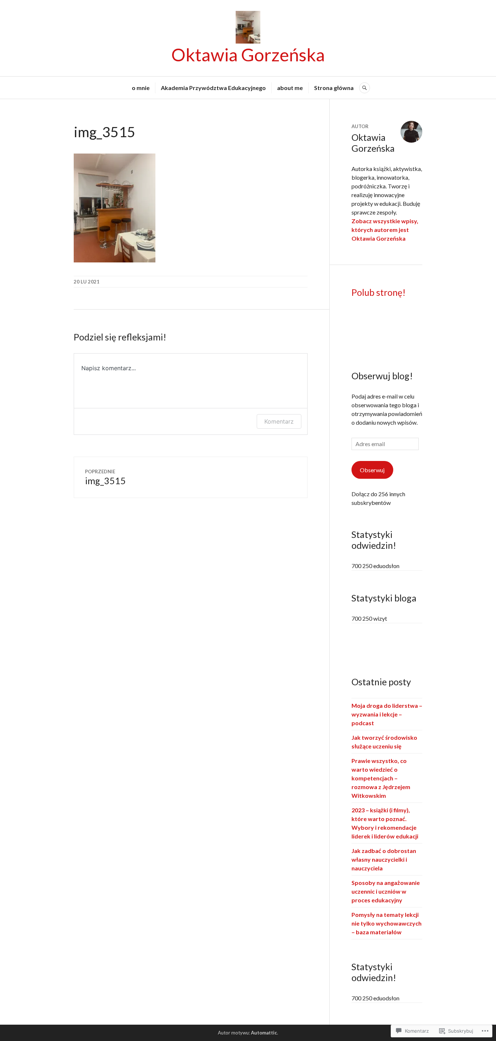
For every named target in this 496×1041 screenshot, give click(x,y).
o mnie (141, 87)
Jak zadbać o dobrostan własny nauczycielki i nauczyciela (383, 859)
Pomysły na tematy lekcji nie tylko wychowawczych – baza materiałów (386, 923)
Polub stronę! (378, 292)
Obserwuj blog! (382, 375)
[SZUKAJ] (364, 87)
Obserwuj (372, 469)
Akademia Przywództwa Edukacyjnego (213, 87)
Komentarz (279, 421)
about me (290, 87)
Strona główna (334, 87)
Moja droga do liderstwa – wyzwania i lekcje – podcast (386, 714)
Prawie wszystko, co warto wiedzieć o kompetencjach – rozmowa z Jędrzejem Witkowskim (380, 778)
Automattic (264, 1033)
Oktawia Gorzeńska (248, 54)
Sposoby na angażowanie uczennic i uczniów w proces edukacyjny (385, 891)
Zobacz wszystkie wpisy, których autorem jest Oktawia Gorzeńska (384, 229)
